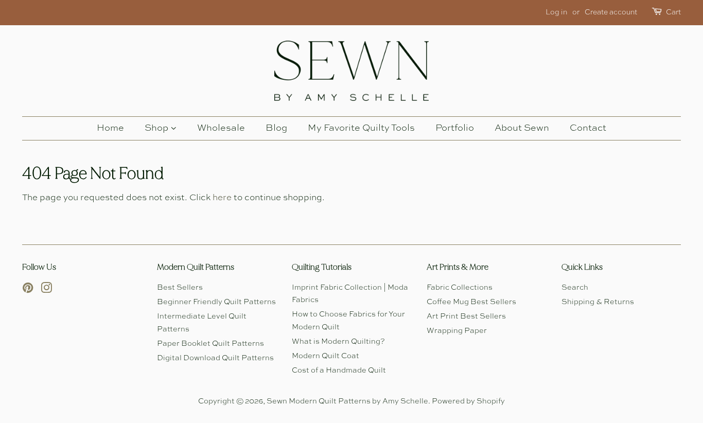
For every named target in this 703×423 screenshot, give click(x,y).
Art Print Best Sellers (466, 316)
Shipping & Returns (597, 302)
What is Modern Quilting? (338, 341)
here (222, 197)
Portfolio (454, 128)
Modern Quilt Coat (325, 356)
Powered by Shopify (468, 401)
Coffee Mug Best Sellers (471, 302)
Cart (673, 12)
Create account (611, 12)
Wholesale (221, 128)
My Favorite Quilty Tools (361, 128)
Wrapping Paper (457, 330)
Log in (556, 12)
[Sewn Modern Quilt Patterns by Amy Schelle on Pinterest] (27, 290)
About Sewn (522, 128)
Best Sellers (180, 287)
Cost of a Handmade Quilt (339, 370)
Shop (157, 128)
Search (574, 287)
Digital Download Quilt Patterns (215, 358)
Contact (588, 128)
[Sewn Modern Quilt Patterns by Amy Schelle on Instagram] (46, 290)
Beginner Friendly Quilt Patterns (216, 302)
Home (110, 128)
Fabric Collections (460, 287)
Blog (276, 128)
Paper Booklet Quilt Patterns (210, 343)
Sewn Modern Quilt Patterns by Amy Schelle (347, 401)
